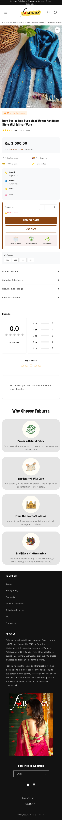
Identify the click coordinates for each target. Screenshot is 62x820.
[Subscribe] (45, 773)
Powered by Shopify (37, 815)
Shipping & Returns (15, 610)
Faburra (26, 815)
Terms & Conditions (15, 603)
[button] (6, 12)
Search (9, 584)
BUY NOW (31, 229)
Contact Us (11, 623)
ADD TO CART (31, 220)
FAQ (7, 616)
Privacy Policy (12, 590)
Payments (10, 597)
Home (4, 22)
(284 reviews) (24, 130)
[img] (14, 335)
